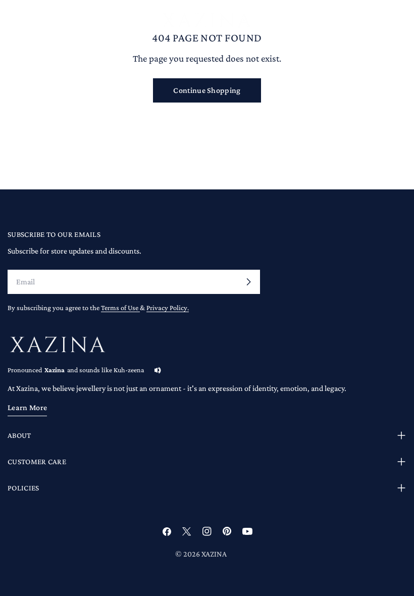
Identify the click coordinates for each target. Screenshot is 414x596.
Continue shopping (206, 90)
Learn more (27, 407)
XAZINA (214, 554)
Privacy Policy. (167, 308)
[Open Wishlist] (402, 23)
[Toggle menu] (12, 21)
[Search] (354, 21)
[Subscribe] (248, 281)
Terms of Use (120, 308)
